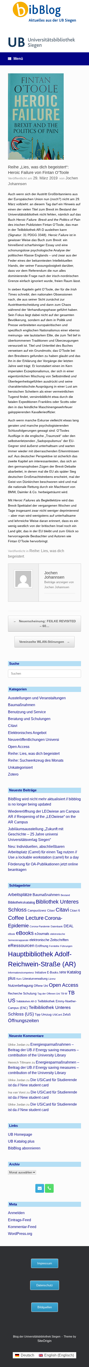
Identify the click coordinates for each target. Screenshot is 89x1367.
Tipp (37, 1014)
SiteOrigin (44, 1341)
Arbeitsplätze (20, 894)
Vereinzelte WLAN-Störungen (44, 642)
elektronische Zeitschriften (48, 940)
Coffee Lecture (26, 918)
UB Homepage (20, 1134)
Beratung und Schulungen (29, 719)
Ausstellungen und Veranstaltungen (37, 698)
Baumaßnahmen (21, 705)
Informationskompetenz (21, 972)
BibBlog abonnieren (24, 1148)
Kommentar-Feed (22, 1227)
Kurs (19, 978)
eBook (11, 934)
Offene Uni (41, 985)
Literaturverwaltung (35, 978)
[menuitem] (24, 1355)
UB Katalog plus (21, 1141)
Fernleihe (54, 946)
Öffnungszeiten (23, 1020)
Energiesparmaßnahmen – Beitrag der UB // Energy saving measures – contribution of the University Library (43, 1050)
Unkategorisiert (20, 767)
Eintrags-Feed (19, 1220)
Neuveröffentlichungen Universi (33, 740)
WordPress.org (20, 1234)
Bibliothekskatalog (21, 902)
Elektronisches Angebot (27, 733)
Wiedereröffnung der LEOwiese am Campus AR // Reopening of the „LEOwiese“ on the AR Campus (43, 816)
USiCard (57, 1014)
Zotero (13, 774)
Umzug (46, 1014)
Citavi (12, 726)
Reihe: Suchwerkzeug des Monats (35, 760)
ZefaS (67, 1014)
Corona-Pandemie (40, 926)
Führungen (66, 946)
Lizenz (52, 978)
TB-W (64, 993)
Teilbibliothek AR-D (26, 1001)
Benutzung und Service (27, 712)
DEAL (68, 926)
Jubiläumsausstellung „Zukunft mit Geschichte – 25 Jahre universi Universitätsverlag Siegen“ (35, 834)
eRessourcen (21, 945)
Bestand (65, 895)
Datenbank (57, 926)
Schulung (30, 993)
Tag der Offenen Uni (48, 993)
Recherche (15, 993)
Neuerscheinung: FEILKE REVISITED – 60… (44, 623)
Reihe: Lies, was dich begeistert (34, 753)
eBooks (25, 933)
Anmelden (16, 1213)
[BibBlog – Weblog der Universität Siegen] (44, 12)
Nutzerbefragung (20, 985)
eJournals (42, 934)
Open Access (18, 747)
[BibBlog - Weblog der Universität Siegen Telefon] (49, 1188)
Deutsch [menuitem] (27, 1355)
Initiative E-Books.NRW (50, 972)
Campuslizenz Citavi (41, 910)
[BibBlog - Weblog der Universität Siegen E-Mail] (39, 1188)
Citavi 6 (75, 910)
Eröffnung (41, 946)
